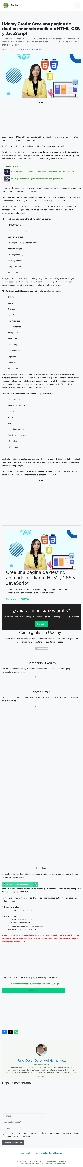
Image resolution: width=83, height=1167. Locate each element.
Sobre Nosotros (55, 1153)
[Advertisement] (41, 16)
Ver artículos (40, 1076)
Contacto (25, 1153)
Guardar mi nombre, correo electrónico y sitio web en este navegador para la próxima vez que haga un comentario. (42, 1134)
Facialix (15, 5)
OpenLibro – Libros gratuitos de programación (48, 1164)
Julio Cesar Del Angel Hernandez (41, 1060)
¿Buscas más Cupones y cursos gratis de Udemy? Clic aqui (33, 984)
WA (16, 1032)
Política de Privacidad (38, 1153)
